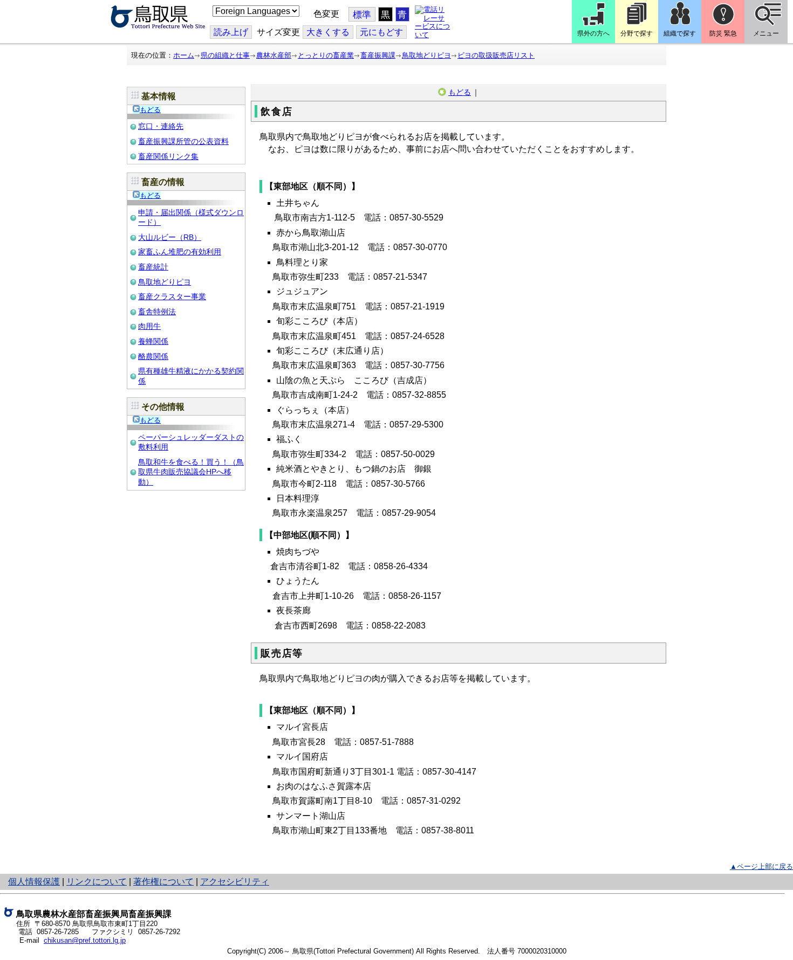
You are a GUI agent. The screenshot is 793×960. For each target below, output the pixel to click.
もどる (150, 110)
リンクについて (96, 881)
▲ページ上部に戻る (761, 866)
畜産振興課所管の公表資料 (183, 141)
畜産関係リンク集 (168, 156)
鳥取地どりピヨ (426, 55)
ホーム (183, 55)
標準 (362, 15)
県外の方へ (593, 33)
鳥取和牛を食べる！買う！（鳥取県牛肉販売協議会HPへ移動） (191, 472)
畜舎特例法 (157, 311)
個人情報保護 (34, 881)
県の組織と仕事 (225, 55)
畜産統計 (153, 267)
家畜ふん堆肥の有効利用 (179, 251)
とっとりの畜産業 (326, 55)
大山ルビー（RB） (169, 237)
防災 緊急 (723, 33)
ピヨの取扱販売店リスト (496, 55)
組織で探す (680, 33)
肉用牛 (149, 326)
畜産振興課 (377, 55)
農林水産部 (273, 55)
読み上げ (231, 32)
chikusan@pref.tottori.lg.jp (85, 940)
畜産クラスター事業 (172, 296)
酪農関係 (153, 356)
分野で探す (636, 33)
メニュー (766, 33)
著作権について (163, 881)
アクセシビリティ (234, 881)
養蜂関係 (153, 341)
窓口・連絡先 (160, 126)
